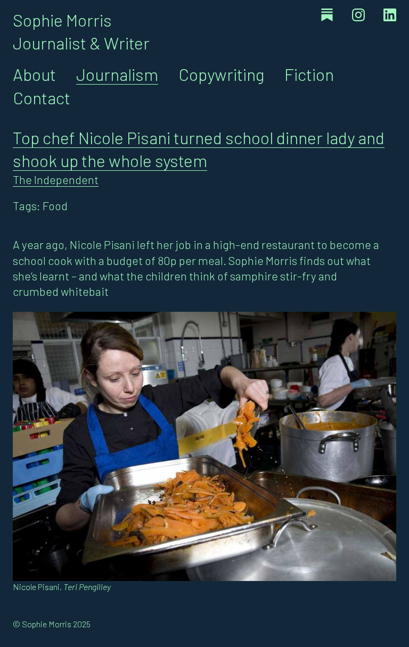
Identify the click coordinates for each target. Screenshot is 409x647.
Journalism (117, 74)
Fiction (309, 74)
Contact (41, 97)
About (34, 74)
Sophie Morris (62, 20)
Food (55, 205)
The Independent (56, 179)
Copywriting (221, 74)
